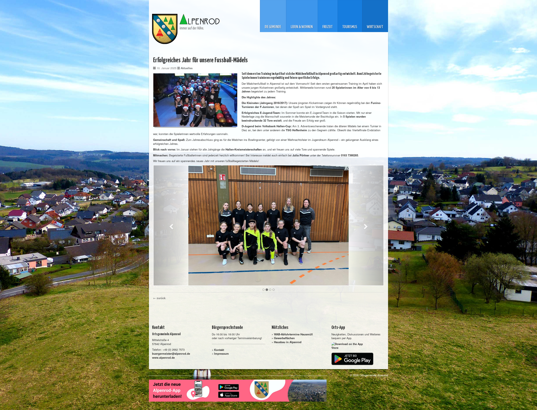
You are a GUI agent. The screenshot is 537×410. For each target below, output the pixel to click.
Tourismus (349, 27)
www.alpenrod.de (163, 357)
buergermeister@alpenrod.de (171, 354)
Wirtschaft (375, 27)
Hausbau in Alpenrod (287, 342)
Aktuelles (187, 68)
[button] (171, 225)
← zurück (159, 298)
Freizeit (327, 27)
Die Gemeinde (273, 27)
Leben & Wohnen (302, 27)
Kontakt (219, 350)
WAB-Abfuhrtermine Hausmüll (293, 334)
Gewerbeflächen (284, 338)
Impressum (221, 354)
